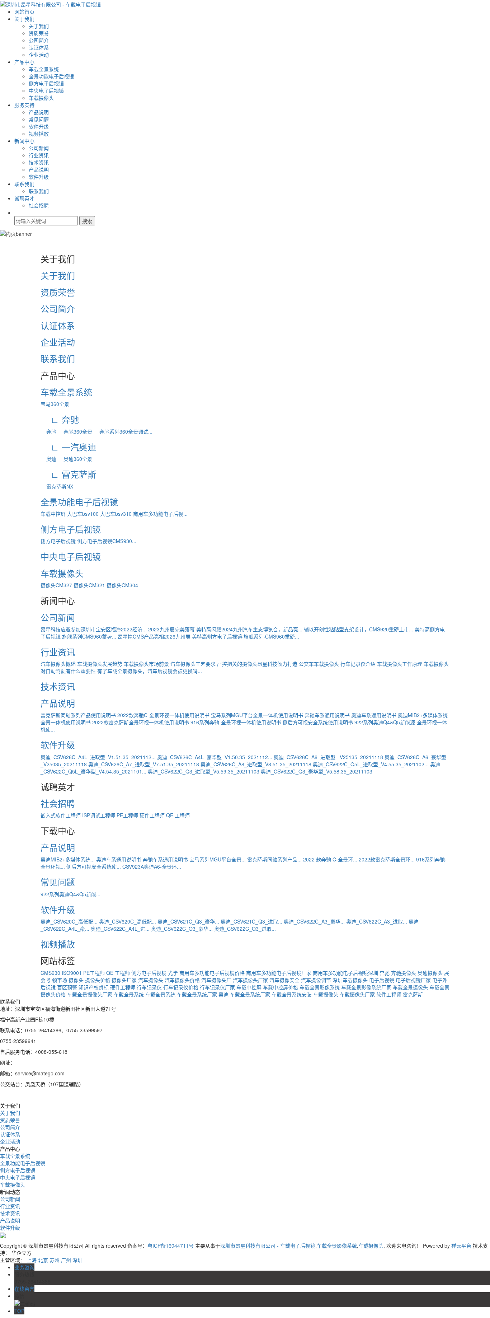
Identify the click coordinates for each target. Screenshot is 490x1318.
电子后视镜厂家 (413, 979)
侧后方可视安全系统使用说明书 (318, 722)
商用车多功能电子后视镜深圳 (345, 972)
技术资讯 (39, 162)
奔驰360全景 (75, 431)
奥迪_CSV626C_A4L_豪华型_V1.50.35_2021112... (214, 757)
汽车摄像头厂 (216, 979)
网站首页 (24, 11)
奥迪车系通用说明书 (373, 715)
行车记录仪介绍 (358, 663)
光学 (173, 972)
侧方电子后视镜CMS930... (106, 541)
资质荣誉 (39, 33)
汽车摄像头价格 (182, 979)
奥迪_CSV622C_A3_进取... (376, 921)
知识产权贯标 (94, 987)
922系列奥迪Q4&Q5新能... (70, 894)
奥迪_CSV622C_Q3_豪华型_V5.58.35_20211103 (316, 771)
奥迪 (48, 458)
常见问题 (39, 119)
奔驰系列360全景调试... (123, 431)
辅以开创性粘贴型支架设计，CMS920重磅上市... (358, 629)
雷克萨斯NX (57, 486)
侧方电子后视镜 (46, 83)
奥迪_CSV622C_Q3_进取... (245, 928)
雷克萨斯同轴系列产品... (274, 859)
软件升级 (39, 126)
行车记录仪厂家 (217, 987)
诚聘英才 (24, 198)
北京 (43, 1259)
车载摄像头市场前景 (146, 663)
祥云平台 (461, 1245)
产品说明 (39, 112)
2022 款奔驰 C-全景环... (330, 859)
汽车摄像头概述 (58, 663)
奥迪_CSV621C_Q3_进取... (251, 921)
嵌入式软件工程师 (61, 815)
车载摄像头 (41, 97)
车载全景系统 (44, 69)
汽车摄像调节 (316, 979)
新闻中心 (24, 140)
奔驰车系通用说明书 (327, 715)
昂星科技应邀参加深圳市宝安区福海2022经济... (94, 629)
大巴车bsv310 (116, 513)
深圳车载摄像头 (350, 979)
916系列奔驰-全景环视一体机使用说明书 (235, 722)
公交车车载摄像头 (319, 663)
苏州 (55, 1259)
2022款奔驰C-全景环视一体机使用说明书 (163, 715)
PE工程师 (127, 815)
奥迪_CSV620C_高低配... (69, 921)
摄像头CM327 (56, 585)
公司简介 (39, 40)
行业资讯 (39, 155)
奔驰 (48, 431)
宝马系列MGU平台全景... (217, 859)
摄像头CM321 (89, 585)
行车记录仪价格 (180, 987)
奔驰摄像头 (403, 972)
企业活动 (39, 54)
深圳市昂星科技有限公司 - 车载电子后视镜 (267, 1245)
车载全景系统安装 (292, 994)
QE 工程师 (178, 815)
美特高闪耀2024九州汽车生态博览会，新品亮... (249, 629)
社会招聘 (39, 205)
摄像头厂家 (124, 979)
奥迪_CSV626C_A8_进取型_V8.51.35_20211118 (256, 764)
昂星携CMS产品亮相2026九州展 (154, 636)
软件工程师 (388, 994)
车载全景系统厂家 (250, 994)
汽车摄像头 (150, 979)
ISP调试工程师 (98, 815)
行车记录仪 (149, 987)
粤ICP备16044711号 (170, 1245)
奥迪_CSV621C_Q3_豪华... (188, 921)
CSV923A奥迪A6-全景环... (151, 866)
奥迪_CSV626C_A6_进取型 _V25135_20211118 (328, 757)
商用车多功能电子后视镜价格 (212, 972)
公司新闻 (39, 147)
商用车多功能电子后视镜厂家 (278, 972)
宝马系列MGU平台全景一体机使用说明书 (257, 715)
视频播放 (39, 133)
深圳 (77, 1259)
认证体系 (39, 47)
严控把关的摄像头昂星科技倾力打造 (257, 663)
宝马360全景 (55, 403)
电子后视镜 (381, 979)
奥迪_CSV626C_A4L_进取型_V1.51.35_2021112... (98, 757)
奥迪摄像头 (430, 972)
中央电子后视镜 (46, 90)
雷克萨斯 (413, 994)
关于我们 (24, 18)
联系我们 (24, 183)
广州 (66, 1259)
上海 (32, 1259)
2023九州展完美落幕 (171, 629)
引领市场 (57, 979)
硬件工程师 (152, 815)
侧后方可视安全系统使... (93, 866)
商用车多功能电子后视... (160, 513)
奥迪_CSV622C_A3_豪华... (314, 921)
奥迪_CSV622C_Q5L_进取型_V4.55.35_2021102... (371, 764)
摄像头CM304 (122, 585)
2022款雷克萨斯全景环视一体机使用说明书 (140, 722)
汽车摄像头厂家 (250, 979)
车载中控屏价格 (280, 987)
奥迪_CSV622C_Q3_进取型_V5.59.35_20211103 (203, 771)
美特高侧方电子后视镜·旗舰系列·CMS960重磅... (245, 636)
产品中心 (24, 61)
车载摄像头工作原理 (399, 663)
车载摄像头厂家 (357, 994)
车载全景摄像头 (410, 987)
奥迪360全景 (75, 458)
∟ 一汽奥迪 (68, 446)
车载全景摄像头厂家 (89, 994)
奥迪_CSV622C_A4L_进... (120, 928)
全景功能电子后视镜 (51, 76)
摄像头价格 (97, 979)
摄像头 (76, 979)
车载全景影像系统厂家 (366, 987)
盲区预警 (67, 987)
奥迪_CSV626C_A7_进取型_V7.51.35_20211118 (143, 764)
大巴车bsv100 (83, 513)
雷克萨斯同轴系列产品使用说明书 (78, 715)
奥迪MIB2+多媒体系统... (68, 859)
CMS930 (50, 972)
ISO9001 (72, 972)
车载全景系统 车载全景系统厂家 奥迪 (186, 994)
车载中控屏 (53, 513)
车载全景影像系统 (320, 987)
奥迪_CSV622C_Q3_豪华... (182, 928)
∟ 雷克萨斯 (68, 474)
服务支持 (24, 104)
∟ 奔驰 (60, 419)
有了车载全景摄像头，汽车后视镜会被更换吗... (149, 670)
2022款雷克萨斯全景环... (387, 859)
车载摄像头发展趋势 (99, 663)
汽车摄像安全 (284, 979)
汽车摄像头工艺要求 (193, 663)
